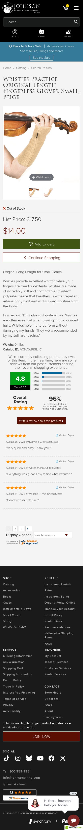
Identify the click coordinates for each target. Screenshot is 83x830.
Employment (53, 717)
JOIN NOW (41, 736)
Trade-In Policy (13, 686)
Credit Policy (53, 615)
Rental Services (55, 674)
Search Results (41, 68)
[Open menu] (76, 7)
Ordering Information (17, 656)
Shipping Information (17, 674)
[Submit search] (76, 21)
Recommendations (58, 627)
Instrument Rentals (58, 584)
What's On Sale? (14, 627)
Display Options (18, 535)
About (49, 711)
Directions (52, 699)
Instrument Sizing (57, 596)
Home (7, 68)
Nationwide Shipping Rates (59, 635)
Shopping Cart (13, 668)
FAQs (48, 643)
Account (15, 36)
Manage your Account (60, 609)
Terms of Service (14, 699)
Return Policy (12, 680)
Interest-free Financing (19, 692)
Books (7, 596)
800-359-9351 (20, 771)
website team (16, 784)
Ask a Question (14, 662)
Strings (8, 621)
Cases (7, 602)
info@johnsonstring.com (21, 777)
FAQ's (49, 705)
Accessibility (11, 711)
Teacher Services (56, 662)
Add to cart (43, 244)
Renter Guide (54, 621)
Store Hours (53, 692)
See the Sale (41, 57)
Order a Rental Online (60, 602)
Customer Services (58, 668)
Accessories (11, 590)
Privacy (8, 705)
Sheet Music (11, 615)
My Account (53, 656)
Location (68, 36)
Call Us (41, 36)
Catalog (21, 68)
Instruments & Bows (17, 609)
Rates (49, 590)
